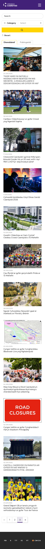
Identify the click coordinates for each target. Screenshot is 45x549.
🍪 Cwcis (36, 540)
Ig (22, 540)
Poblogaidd (25, 42)
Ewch (22, 30)
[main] (22, 274)
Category (11, 23)
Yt (27, 540)
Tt (16, 540)
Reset (7, 35)
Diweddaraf (9, 42)
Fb (5, 540)
